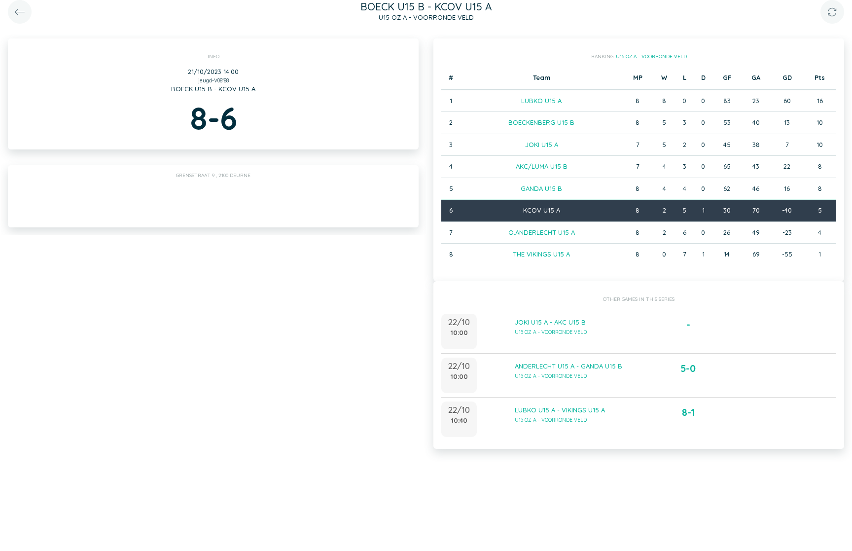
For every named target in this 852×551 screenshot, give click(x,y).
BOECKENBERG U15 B (541, 122)
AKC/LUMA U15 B (542, 166)
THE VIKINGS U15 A (541, 254)
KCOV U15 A (541, 210)
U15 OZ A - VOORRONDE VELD (651, 56)
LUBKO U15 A (541, 101)
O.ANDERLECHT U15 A (541, 232)
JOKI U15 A (541, 144)
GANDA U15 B (541, 188)
